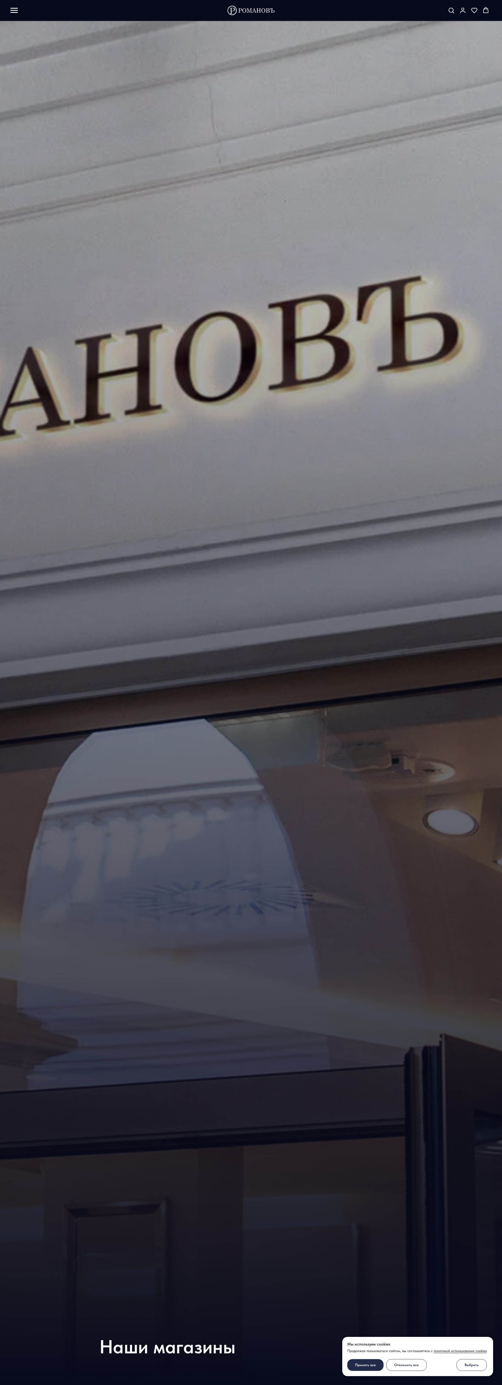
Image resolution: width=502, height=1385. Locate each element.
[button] (451, 10)
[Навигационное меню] (14, 10)
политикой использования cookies (460, 1351)
